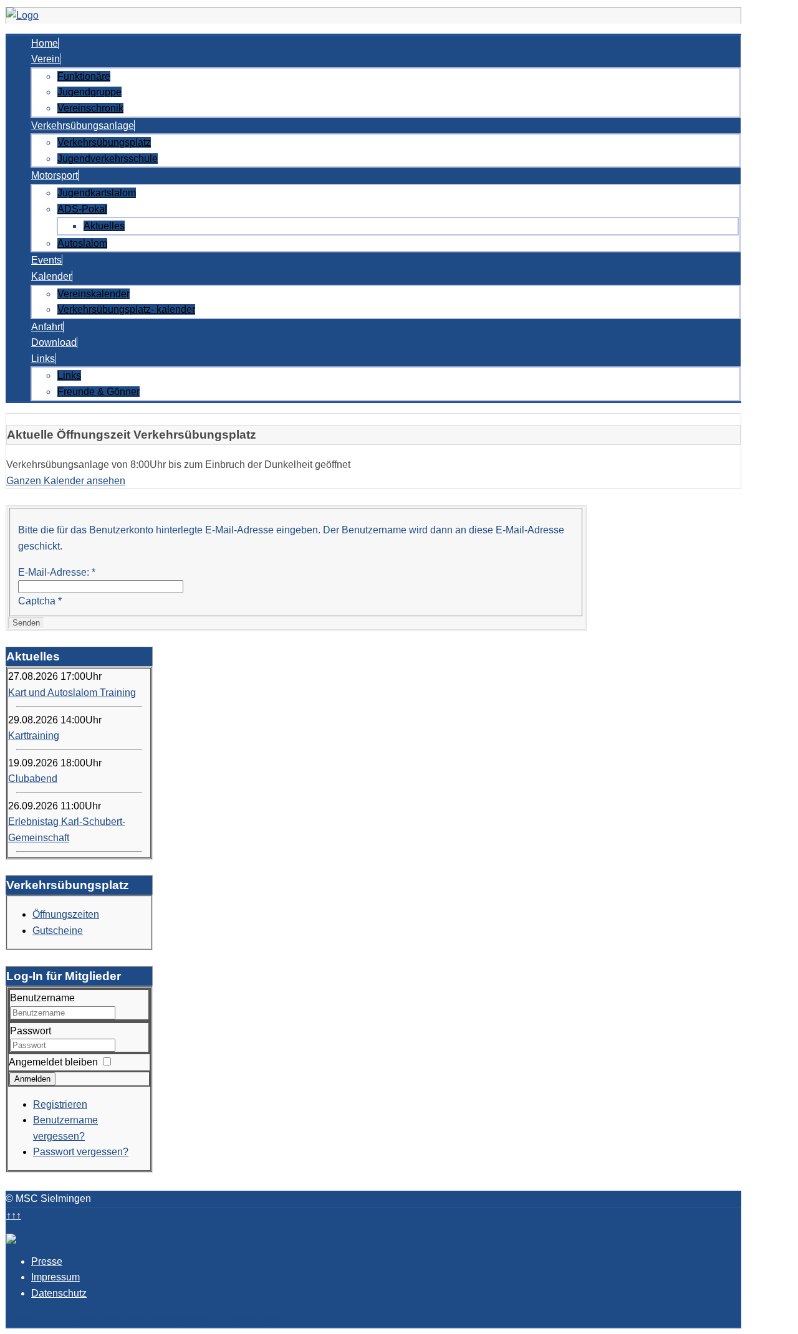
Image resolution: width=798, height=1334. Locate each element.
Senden (26, 622)
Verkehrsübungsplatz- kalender (126, 309)
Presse (46, 1261)
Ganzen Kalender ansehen (65, 480)
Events (46, 260)
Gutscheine (57, 930)
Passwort (30, 1031)
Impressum (55, 1277)
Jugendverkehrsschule (107, 158)
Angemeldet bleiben (53, 1062)
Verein (45, 59)
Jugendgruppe (89, 92)
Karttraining (33, 735)
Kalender (51, 276)
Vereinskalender (93, 293)
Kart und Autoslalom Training (72, 692)
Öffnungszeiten (65, 914)
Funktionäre (83, 76)
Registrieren (60, 1104)
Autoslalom (82, 243)
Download (54, 342)
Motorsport (54, 175)
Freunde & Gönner (98, 391)
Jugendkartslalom (96, 193)
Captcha (40, 601)
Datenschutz (59, 1293)
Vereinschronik (90, 108)
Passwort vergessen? (80, 1151)
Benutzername (42, 998)
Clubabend (32, 778)
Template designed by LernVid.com (203, 1319)
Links (43, 358)
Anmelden (32, 1079)
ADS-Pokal (82, 209)
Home (44, 43)
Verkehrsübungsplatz (104, 142)
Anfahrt (47, 327)
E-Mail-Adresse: (56, 572)
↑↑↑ (13, 1215)
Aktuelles (104, 226)
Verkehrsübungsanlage (82, 125)
